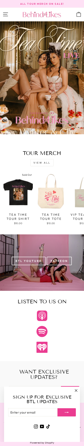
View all (42, 162)
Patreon (59, 261)
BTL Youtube (28, 261)
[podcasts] (42, 316)
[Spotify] (42, 331)
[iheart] (42, 347)
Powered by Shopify (42, 442)
